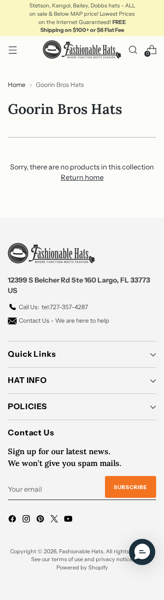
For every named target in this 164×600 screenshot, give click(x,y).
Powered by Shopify (82, 567)
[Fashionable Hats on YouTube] (69, 520)
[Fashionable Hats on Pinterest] (41, 520)
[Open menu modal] (12, 50)
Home (16, 85)
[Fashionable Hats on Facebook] (13, 520)
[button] (142, 552)
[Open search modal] (133, 50)
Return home (82, 177)
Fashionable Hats (81, 551)
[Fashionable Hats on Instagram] (27, 520)
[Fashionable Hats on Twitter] (55, 520)
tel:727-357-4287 (53, 307)
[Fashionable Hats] (82, 49)
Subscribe (130, 487)
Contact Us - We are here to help (64, 320)
